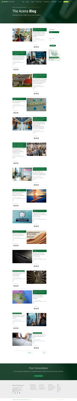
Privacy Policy (63, 399)
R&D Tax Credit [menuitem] (38, 1)
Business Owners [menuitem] (42, 389)
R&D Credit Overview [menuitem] (33, 386)
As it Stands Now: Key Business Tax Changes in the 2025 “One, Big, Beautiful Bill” (39, 173)
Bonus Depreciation (17, 52)
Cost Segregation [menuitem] (46, 1)
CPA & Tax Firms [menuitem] (41, 386)
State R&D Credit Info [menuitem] (33, 389)
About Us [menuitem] (27, 1)
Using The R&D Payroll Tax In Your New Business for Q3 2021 (39, 336)
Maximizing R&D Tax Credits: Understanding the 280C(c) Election (18, 317)
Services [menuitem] (32, 1)
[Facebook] (12, 393)
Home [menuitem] (23, 1)
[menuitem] (66, 2)
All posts (29, 352)
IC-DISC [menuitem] (49, 390)
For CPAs (44, 28)
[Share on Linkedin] (38, 46)
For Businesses (35, 28)
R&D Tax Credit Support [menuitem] (52, 386)
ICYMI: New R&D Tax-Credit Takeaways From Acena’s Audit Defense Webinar (39, 215)
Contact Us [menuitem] (58, 389)
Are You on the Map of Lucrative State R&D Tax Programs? (38, 297)
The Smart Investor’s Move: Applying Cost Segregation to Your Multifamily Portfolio (18, 58)
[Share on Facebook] (34, 46)
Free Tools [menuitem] (60, 1)
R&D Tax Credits (15, 98)
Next (44, 352)
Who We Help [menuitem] (54, 1)
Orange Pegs (31, 399)
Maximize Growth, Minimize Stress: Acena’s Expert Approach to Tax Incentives (18, 194)
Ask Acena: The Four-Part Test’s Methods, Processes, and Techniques (39, 255)
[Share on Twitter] (36, 46)
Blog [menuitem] (57, 391)
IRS (17, 51)
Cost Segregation (40, 28)
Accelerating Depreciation (37, 76)
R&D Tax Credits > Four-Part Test (37, 250)
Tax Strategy (22, 52)
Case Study (42, 119)
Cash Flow (40, 75)
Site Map (58, 399)
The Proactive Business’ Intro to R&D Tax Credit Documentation (18, 274)
